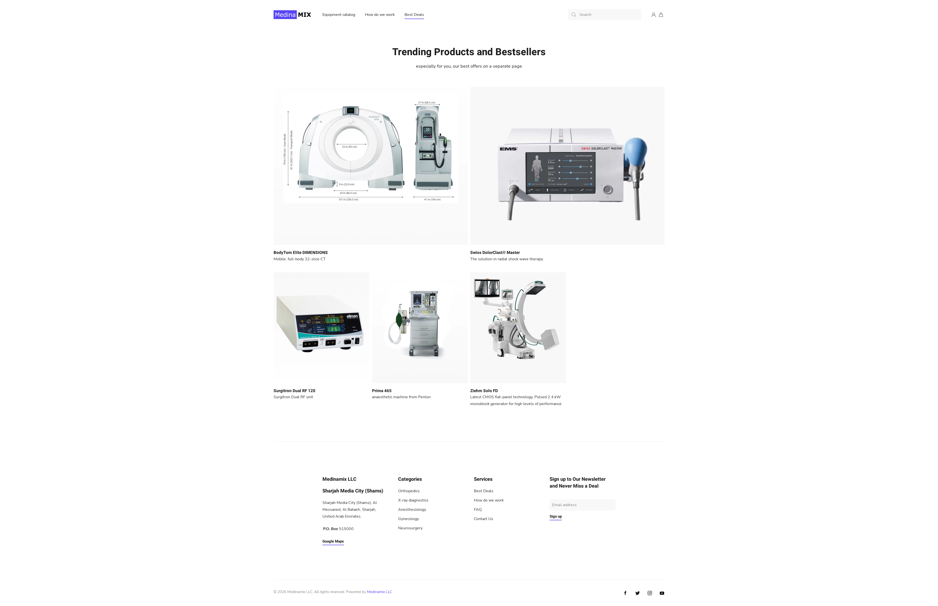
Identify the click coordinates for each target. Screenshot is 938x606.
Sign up (556, 516)
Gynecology (408, 519)
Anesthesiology (412, 509)
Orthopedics (409, 491)
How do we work (380, 14)
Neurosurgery (410, 528)
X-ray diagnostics (413, 500)
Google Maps (333, 541)
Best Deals (414, 14)
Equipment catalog (338, 14)
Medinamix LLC (379, 591)
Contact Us (483, 519)
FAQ (478, 509)
